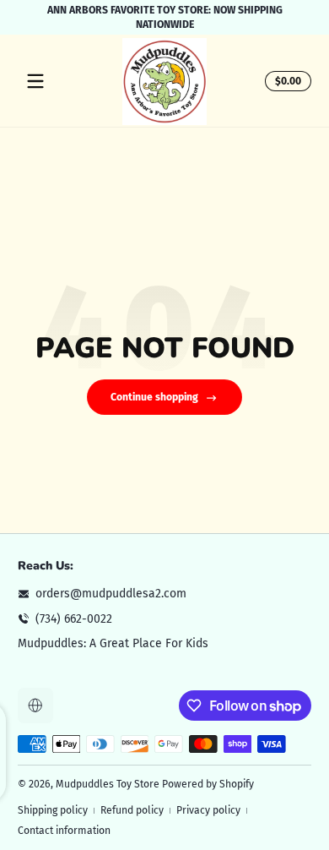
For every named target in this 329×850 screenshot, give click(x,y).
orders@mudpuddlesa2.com (110, 593)
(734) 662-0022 (73, 619)
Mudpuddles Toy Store (107, 784)
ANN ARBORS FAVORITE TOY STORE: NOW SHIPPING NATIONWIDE (165, 17)
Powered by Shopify (208, 784)
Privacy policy (208, 810)
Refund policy (132, 810)
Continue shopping (154, 397)
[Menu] (35, 81)
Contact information (64, 830)
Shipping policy (53, 810)
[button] (285, 81)
